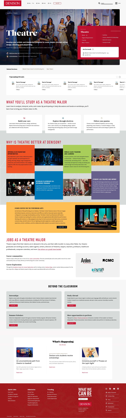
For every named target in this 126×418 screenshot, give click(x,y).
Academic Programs (13, 396)
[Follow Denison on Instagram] (106, 389)
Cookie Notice (15, 416)
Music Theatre (85, 42)
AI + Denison (50, 392)
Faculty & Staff (106, 42)
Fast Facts (10, 392)
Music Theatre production (81, 318)
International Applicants (34, 400)
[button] (105, 3)
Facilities (105, 35)
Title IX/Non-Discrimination (31, 416)
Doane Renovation (51, 396)
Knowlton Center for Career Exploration (23, 267)
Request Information (33, 405)
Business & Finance (52, 394)
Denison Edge (48, 267)
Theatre (15, 13)
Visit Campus (31, 394)
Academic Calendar (13, 394)
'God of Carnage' (21, 82)
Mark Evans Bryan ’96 (14, 53)
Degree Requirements (87, 37)
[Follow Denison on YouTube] (114, 389)
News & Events (11, 400)
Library (9, 398)
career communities (34, 258)
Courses (84, 40)
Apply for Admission (33, 396)
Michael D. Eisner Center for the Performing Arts (33, 69)
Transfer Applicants (33, 403)
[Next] (119, 77)
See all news (62, 345)
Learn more (50, 190)
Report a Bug (22, 416)
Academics (9, 13)
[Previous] (117, 77)
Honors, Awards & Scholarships (110, 37)
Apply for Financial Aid (33, 398)
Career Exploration (52, 398)
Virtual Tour (31, 392)
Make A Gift (83, 398)
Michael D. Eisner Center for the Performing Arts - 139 (96, 53)
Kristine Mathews (13, 56)
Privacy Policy (9, 416)
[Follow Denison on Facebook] (110, 389)
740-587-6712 (87, 55)
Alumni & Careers (107, 40)
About (83, 35)
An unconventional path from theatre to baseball (28, 362)
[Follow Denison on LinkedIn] (118, 389)
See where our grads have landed (49, 249)
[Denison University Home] (85, 406)
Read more (19, 372)
